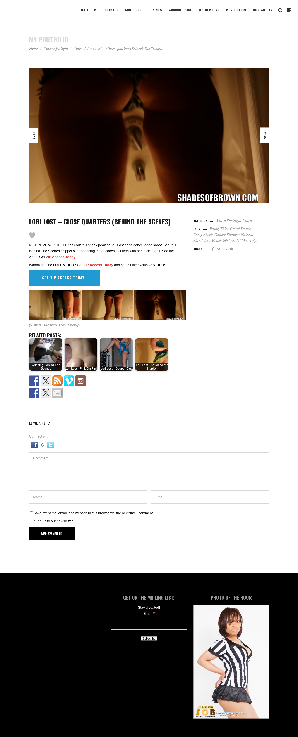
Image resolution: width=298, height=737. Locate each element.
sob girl (228, 240)
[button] (35, 447)
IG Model (243, 240)
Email (149, 613)
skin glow (201, 240)
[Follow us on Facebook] (34, 380)
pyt (255, 240)
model (216, 240)
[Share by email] (57, 393)
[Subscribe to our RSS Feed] (57, 380)
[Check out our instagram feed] (80, 380)
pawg (214, 229)
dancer (220, 235)
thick (224, 229)
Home (33, 48)
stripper (233, 235)
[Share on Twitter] (46, 393)
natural (247, 235)
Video (77, 48)
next (293, 368)
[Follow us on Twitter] (46, 380)
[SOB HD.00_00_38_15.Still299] (149, 135)
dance (246, 229)
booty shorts (203, 235)
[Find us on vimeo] (69, 380)
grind (235, 229)
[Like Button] (32, 235)
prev (4, 368)
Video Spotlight (55, 48)
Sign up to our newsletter (53, 521)
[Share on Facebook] (34, 393)
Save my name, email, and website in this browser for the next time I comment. (93, 513)
